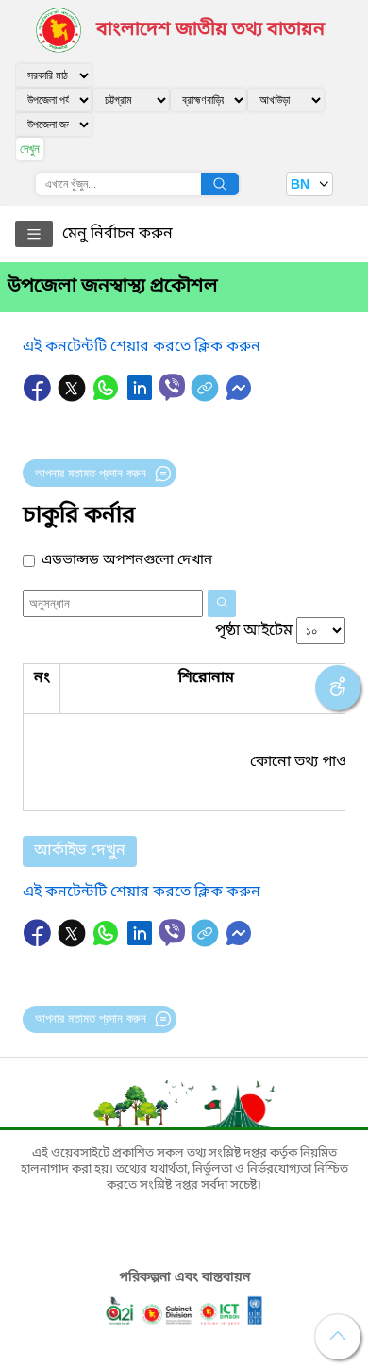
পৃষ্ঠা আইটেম (254, 631)
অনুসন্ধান (220, 184)
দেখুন (30, 149)
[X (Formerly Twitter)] (74, 397)
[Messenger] (239, 397)
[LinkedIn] (142, 397)
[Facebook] (40, 397)
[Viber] (172, 387)
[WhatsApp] (108, 397)
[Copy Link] (207, 397)
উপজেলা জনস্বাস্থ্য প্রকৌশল (113, 287)
